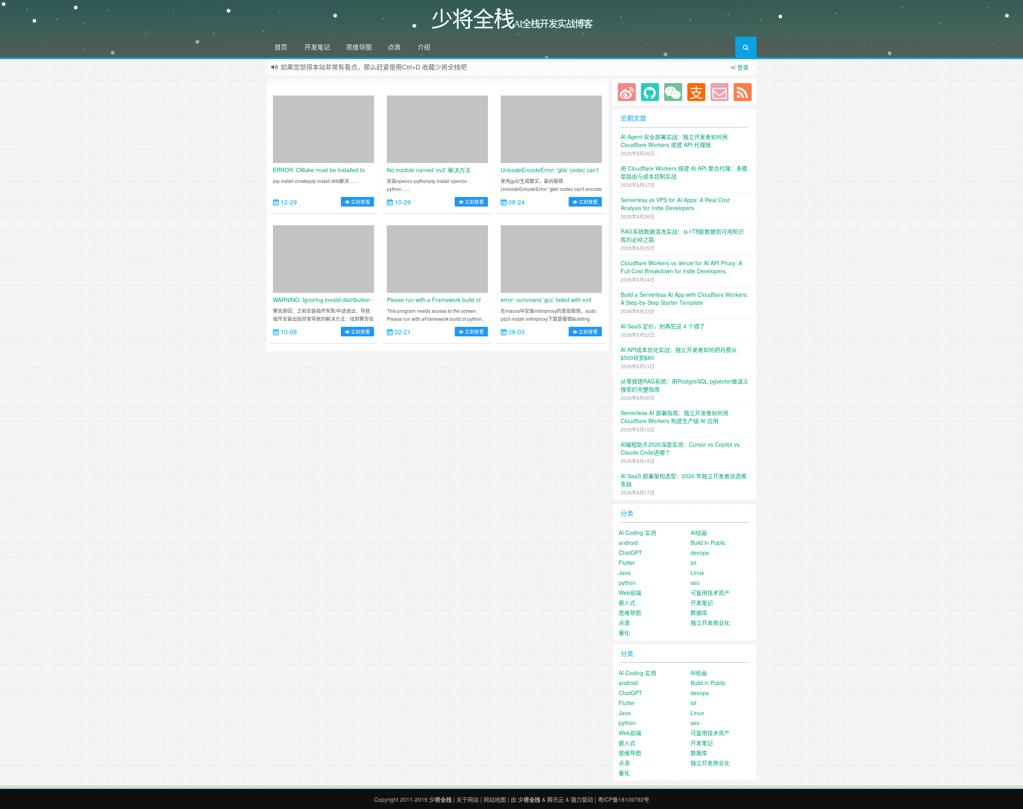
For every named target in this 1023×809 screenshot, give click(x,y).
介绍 (424, 47)
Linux (697, 572)
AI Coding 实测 (637, 533)
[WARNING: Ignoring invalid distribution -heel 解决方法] (323, 258)
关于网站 (467, 799)
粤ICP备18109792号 (623, 799)
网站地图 (495, 799)
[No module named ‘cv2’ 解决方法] (437, 128)
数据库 (699, 612)
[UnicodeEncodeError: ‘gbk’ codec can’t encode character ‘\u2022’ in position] (551, 128)
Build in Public (708, 543)
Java (625, 572)
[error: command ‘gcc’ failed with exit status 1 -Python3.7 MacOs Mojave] (551, 258)
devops (700, 553)
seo (695, 582)
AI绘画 (699, 533)
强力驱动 (582, 799)
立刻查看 (360, 201)
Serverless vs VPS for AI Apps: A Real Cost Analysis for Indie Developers (675, 204)
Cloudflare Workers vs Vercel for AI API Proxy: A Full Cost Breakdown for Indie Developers (681, 267)
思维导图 (359, 47)
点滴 (394, 47)
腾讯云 (555, 799)
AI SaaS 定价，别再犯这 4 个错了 (663, 326)
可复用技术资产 (710, 592)
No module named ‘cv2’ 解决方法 (428, 170)
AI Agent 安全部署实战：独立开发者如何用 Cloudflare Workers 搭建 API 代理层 (674, 141)
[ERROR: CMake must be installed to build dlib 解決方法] (323, 128)
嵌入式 (627, 602)
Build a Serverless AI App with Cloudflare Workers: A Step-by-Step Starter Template (684, 298)
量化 (624, 632)
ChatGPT (630, 553)
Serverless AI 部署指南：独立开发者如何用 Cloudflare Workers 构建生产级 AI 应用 (674, 417)
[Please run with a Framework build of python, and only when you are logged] (437, 258)
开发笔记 (317, 47)
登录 (742, 67)
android (628, 543)
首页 (281, 47)
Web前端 (630, 592)
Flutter (627, 562)
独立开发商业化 (710, 622)
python (627, 582)
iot (694, 562)
